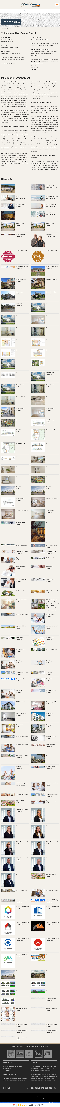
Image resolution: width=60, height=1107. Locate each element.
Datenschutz (27, 1098)
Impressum (17, 1098)
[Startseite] (30, 4)
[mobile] (57, 4)
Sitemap (42, 1098)
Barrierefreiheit (35, 1098)
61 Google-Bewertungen (41, 1105)
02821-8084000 (31, 11)
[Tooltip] (58, 1102)
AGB (22, 1098)
